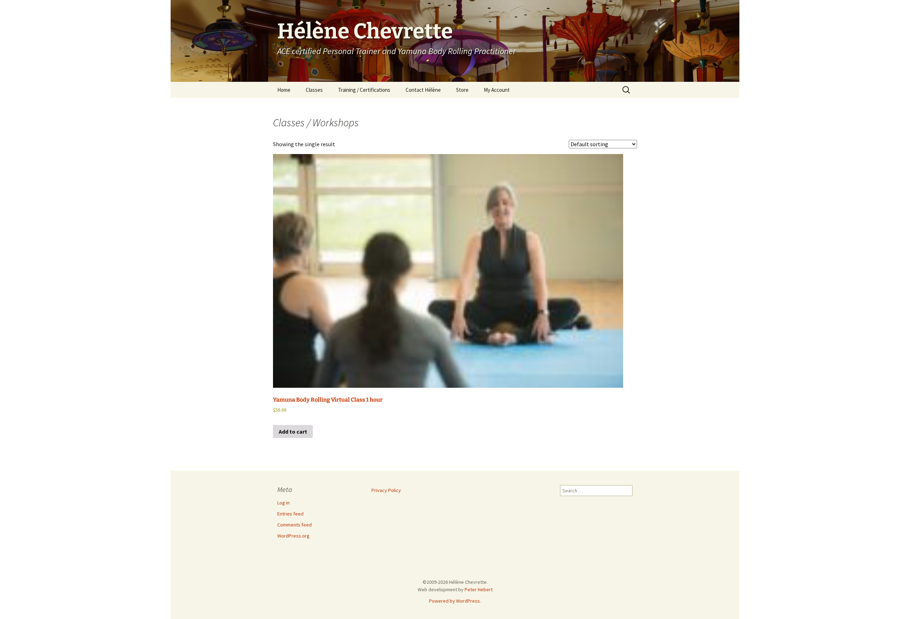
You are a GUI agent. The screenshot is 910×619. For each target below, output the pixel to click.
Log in (283, 502)
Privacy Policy (386, 490)
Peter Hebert (479, 589)
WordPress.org (293, 536)
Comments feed (294, 525)
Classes (314, 89)
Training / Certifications (364, 89)
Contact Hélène (423, 89)
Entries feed (290, 513)
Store (462, 89)
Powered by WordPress (454, 601)
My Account (497, 89)
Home (283, 89)
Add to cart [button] (293, 431)
